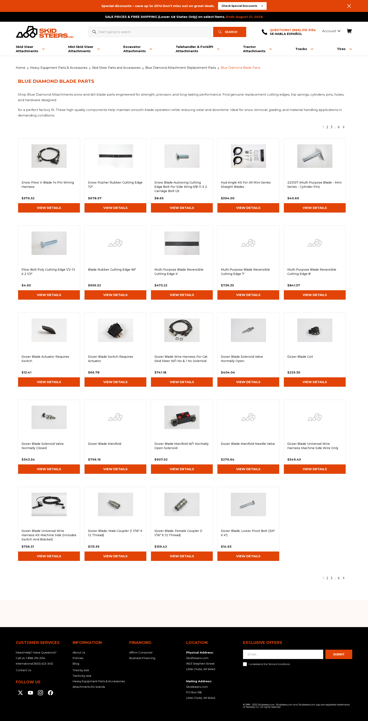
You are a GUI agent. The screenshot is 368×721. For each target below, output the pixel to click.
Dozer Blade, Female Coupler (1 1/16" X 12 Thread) (182, 524)
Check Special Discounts (239, 5)
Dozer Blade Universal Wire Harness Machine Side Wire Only (315, 437)
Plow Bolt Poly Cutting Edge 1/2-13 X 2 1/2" (49, 263)
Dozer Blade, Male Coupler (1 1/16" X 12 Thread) (115, 524)
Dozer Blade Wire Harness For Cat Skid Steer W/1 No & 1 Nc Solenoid (182, 350)
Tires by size (81, 670)
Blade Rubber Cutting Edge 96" (115, 263)
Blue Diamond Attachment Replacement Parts (180, 68)
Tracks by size (82, 675)
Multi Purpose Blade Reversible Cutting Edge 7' (248, 263)
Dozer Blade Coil (315, 350)
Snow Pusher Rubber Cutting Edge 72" (115, 176)
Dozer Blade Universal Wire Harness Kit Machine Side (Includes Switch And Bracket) (49, 524)
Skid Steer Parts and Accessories (116, 68)
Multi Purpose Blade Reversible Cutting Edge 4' (182, 263)
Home (20, 68)
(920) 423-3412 (43, 663)
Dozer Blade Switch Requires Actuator (115, 350)
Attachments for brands (89, 686)
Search (231, 32)
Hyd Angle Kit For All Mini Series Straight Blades (248, 176)
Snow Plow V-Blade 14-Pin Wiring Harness (49, 176)
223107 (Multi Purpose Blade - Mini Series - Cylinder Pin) (315, 176)
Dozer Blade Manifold (115, 437)
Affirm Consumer (141, 652)
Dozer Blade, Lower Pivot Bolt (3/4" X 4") (248, 524)
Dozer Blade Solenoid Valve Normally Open (248, 350)
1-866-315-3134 (35, 658)
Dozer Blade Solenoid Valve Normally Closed (49, 437)
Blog (76, 663)
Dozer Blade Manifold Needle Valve (248, 437)
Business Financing (142, 658)
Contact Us (23, 670)
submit (339, 654)
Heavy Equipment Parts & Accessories (58, 68)
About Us (79, 652)
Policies (78, 658)
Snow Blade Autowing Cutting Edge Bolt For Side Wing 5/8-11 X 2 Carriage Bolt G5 (182, 176)
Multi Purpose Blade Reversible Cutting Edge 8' (315, 263)
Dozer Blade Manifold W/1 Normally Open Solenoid (182, 437)
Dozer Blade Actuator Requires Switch (49, 350)
